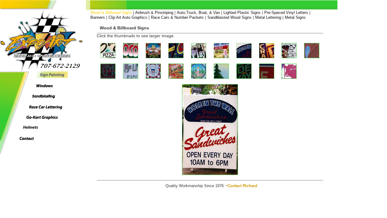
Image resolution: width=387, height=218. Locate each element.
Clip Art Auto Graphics (128, 17)
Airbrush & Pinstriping (153, 12)
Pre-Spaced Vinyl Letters (286, 12)
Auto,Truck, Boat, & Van (198, 12)
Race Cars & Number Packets (177, 17)
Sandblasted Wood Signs (229, 17)
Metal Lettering (268, 17)
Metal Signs (295, 17)
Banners (97, 17)
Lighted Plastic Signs (242, 12)
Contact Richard (242, 185)
